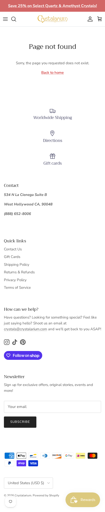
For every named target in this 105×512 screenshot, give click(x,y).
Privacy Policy (15, 279)
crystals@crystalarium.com (25, 329)
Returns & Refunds (19, 272)
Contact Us (13, 249)
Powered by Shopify (46, 495)
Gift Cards (12, 256)
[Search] (16, 19)
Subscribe (20, 422)
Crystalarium (23, 495)
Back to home (52, 72)
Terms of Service (17, 287)
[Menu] (5, 19)
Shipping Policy (16, 264)
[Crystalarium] (52, 19)
